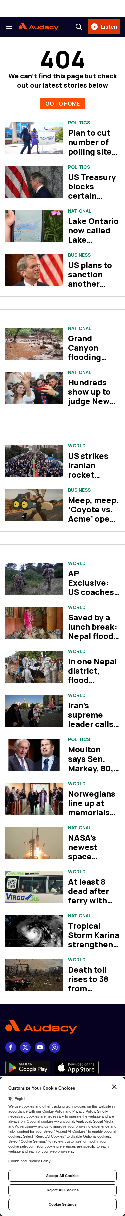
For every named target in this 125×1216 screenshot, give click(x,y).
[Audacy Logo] (39, 26)
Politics (79, 122)
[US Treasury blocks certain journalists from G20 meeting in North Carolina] (34, 182)
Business (79, 255)
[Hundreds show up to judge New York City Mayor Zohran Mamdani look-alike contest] (34, 388)
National (79, 211)
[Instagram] (54, 1047)
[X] (25, 1047)
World (77, 445)
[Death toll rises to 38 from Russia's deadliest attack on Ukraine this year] (34, 975)
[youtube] (40, 1047)
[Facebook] (10, 1047)
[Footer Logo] (62, 1027)
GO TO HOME (62, 103)
